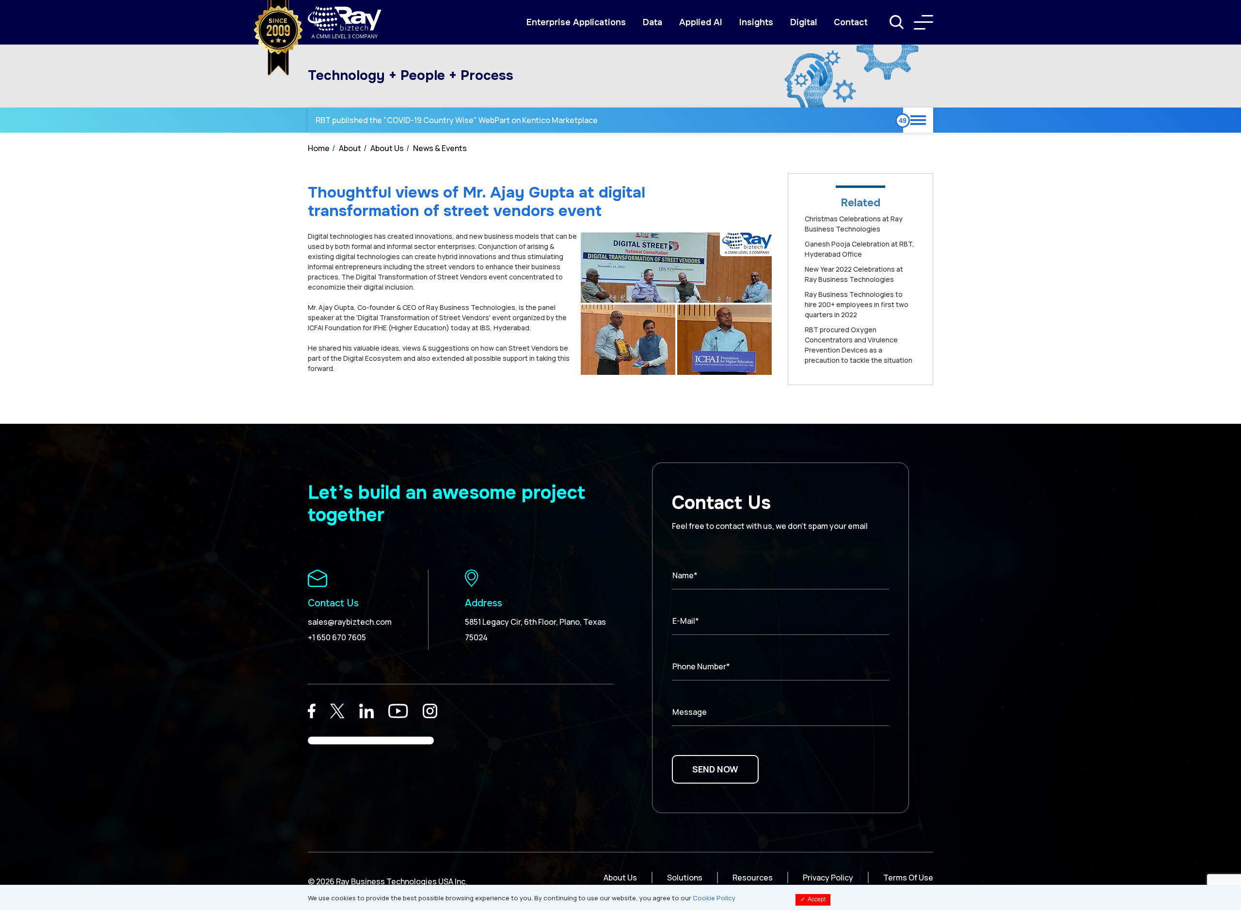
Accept (813, 899)
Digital (803, 22)
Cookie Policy (714, 898)
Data (652, 22)
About (350, 148)
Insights (756, 22)
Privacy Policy (828, 877)
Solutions (684, 877)
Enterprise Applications (576, 22)
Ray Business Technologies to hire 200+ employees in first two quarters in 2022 (856, 304)
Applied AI (700, 22)
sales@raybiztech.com (350, 622)
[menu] (923, 22)
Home (319, 148)
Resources (752, 877)
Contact (851, 22)
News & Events (440, 148)
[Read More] (312, 711)
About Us (387, 148)
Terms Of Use (908, 877)
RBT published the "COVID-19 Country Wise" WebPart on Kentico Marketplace (457, 120)
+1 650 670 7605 (337, 637)
